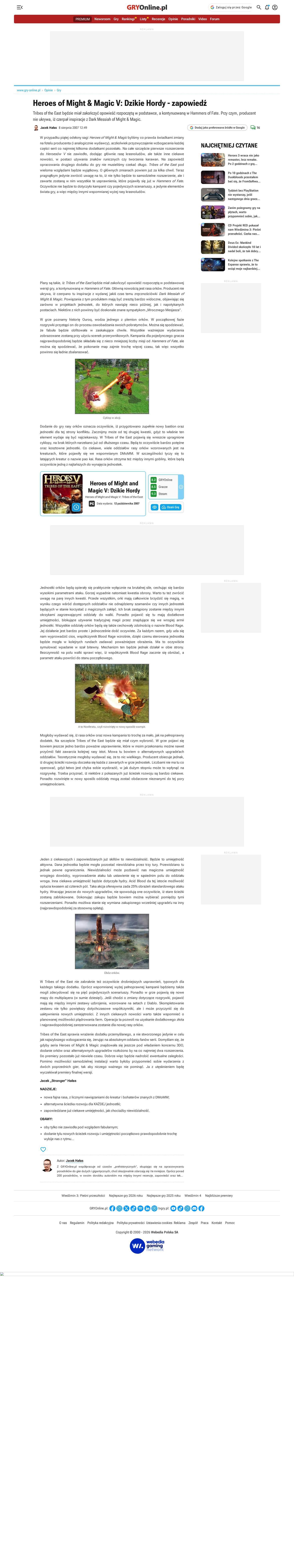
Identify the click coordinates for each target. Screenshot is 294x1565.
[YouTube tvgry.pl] (173, 1208)
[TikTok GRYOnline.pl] (133, 1208)
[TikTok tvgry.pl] (180, 1208)
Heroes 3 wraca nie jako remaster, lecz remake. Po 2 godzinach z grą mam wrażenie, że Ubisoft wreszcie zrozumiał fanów (231, 160)
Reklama (179, 1223)
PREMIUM (83, 19)
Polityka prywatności (131, 1223)
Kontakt (217, 1223)
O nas (63, 1223)
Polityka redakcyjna (100, 1223)
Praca (204, 1223)
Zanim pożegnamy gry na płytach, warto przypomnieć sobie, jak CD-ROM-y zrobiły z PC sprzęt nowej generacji (231, 212)
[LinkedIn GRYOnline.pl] (147, 1208)
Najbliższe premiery (219, 1195)
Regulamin (77, 1223)
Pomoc (230, 1223)
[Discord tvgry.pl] (194, 1208)
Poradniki (188, 19)
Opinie (173, 19)
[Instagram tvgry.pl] (187, 1208)
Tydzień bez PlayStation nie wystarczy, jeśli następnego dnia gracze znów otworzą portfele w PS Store (231, 195)
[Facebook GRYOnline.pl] (112, 1208)
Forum (214, 19)
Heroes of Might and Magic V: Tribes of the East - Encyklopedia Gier (93, 494)
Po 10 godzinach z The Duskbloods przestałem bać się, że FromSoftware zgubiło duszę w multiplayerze (231, 177)
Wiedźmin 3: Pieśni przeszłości (83, 1195)
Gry (116, 19)
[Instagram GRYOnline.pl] (119, 1208)
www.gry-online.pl (28, 90)
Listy (143, 19)
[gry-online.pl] (147, 7)
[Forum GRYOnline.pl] (154, 1208)
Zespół (193, 1223)
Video (202, 19)
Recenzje (158, 19)
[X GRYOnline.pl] (126, 1208)
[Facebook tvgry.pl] (201, 1208)
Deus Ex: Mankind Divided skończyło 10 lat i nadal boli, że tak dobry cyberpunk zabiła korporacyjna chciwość (231, 247)
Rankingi (128, 19)
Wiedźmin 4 (193, 1195)
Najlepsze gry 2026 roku (126, 1195)
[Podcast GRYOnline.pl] (140, 1208)
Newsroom (102, 19)
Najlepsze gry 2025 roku (164, 1195)
